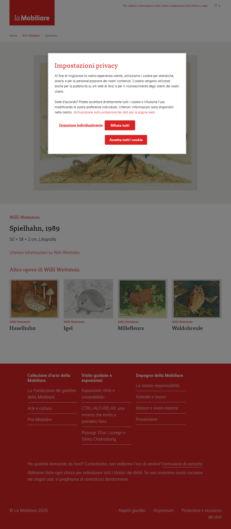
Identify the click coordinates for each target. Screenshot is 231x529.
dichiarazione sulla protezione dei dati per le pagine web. (114, 112)
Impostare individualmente (80, 125)
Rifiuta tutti (120, 125)
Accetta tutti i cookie (126, 140)
